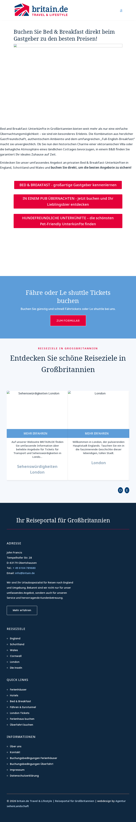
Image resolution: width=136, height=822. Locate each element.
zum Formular (68, 320)
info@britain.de (25, 573)
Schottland (17, 644)
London (98, 462)
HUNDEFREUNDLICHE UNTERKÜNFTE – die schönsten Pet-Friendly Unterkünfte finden (68, 220)
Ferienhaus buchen (22, 719)
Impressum (17, 770)
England (15, 638)
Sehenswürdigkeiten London (37, 469)
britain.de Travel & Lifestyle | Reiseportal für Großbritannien (55, 801)
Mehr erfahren (22, 610)
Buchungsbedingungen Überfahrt (31, 764)
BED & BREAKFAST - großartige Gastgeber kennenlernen (68, 184)
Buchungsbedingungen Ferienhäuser (33, 758)
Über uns (15, 746)
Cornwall (16, 656)
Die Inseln (16, 668)
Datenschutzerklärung (24, 775)
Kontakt (15, 752)
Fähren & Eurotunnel (23, 707)
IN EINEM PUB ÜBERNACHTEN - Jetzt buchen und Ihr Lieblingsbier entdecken (68, 201)
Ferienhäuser (18, 689)
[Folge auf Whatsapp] (18, 815)
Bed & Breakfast (20, 701)
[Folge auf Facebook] (10, 815)
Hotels (14, 695)
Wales (14, 650)
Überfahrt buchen (21, 725)
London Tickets (19, 713)
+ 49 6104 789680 (24, 568)
